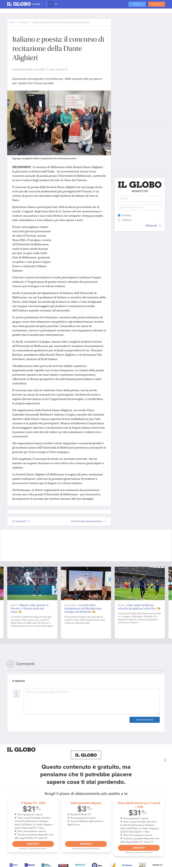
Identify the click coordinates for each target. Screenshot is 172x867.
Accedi (137, 4)
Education (23, 22)
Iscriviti (157, 4)
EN (56, 4)
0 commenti (19, 521)
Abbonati (33, 843)
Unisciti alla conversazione (87, 521)
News (12, 22)
